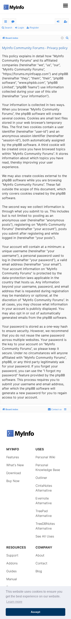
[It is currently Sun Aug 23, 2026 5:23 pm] (62, 38)
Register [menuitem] (66, 22)
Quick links (6, 22)
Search (8, 27)
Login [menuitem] (59, 22)
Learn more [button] (14, 601)
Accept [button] (35, 611)
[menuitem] (67, 38)
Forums (13, 22)
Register (34, 27)
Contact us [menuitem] (56, 409)
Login (21, 27)
